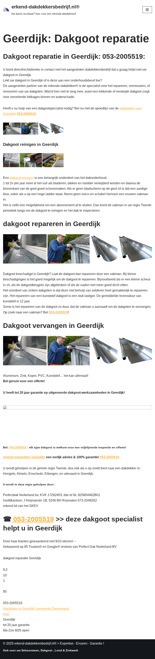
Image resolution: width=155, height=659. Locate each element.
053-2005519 (26, 113)
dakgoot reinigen (22, 177)
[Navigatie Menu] (147, 9)
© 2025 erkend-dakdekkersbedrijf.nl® (30, 643)
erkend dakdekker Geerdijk (23, 457)
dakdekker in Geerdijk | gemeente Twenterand (36, 608)
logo (6, 614)
